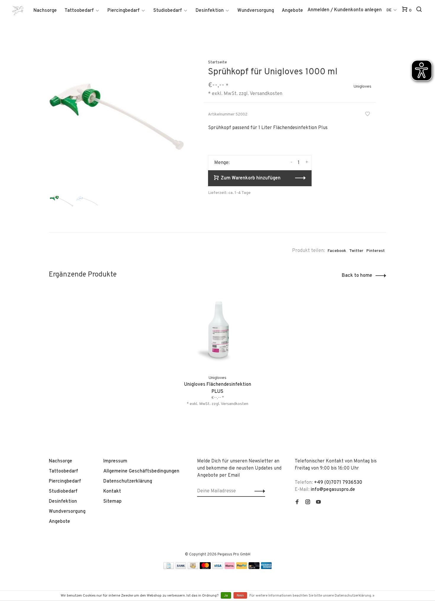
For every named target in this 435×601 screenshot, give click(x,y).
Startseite (217, 62)
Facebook (337, 250)
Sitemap (112, 501)
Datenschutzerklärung (127, 481)
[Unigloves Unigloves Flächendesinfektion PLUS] (218, 330)
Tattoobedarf (79, 11)
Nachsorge (45, 11)
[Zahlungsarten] (168, 568)
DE (389, 10)
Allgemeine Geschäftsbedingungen (141, 471)
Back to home (357, 276)
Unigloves (362, 86)
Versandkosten (266, 94)
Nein (240, 595)
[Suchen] (419, 10)
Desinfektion (210, 11)
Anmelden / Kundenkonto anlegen (344, 10)
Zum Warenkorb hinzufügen (251, 178)
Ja (226, 595)
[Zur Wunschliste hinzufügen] (367, 115)
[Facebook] (297, 503)
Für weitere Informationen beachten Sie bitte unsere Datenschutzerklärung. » (311, 595)
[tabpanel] (116, 116)
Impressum (115, 461)
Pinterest (375, 250)
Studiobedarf (167, 11)
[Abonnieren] (258, 491)
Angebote (292, 11)
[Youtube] (318, 503)
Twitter (356, 250)
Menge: (222, 163)
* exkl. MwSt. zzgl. (204, 403)
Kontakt (112, 491)
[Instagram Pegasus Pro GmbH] (307, 503)
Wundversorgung (255, 11)
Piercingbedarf (123, 11)
